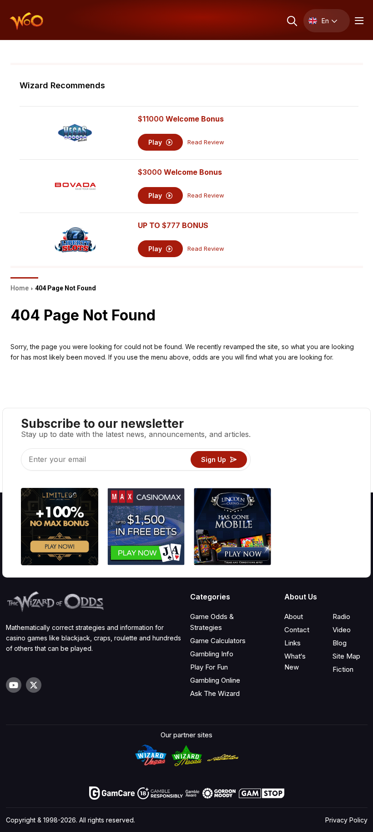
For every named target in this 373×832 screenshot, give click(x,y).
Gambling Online (215, 680)
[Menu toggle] (358, 20)
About (293, 616)
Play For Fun (209, 667)
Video (342, 629)
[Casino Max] (146, 528)
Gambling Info (211, 653)
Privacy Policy (346, 820)
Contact (296, 629)
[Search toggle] (291, 20)
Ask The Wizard (215, 693)
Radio (341, 616)
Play (156, 142)
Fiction (343, 669)
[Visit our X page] (33, 685)
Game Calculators (218, 640)
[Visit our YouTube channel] (13, 685)
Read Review (205, 142)
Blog (340, 643)
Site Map (346, 656)
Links (292, 643)
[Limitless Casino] (59, 528)
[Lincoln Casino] (232, 528)
